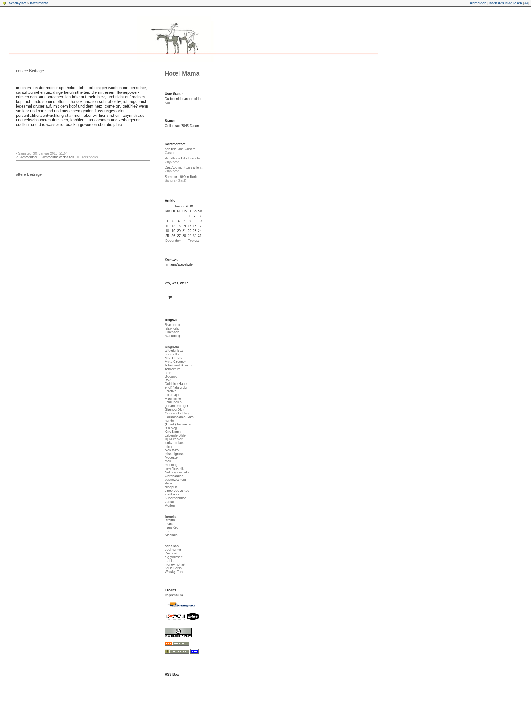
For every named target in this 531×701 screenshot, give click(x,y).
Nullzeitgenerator (177, 472)
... (18, 81)
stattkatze (172, 494)
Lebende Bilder (176, 435)
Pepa (168, 483)
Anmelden (478, 3)
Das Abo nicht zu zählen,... (184, 167)
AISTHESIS (173, 358)
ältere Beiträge (29, 174)
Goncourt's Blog (177, 413)
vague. (170, 501)
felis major (172, 395)
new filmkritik (174, 468)
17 (200, 226)
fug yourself (173, 557)
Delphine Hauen (176, 384)
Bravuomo (172, 325)
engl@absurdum (177, 387)
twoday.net (17, 3)
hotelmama (39, 3)
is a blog (171, 428)
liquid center (174, 439)
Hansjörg (171, 527)
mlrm (168, 446)
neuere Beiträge (30, 71)
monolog (171, 465)
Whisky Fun (174, 572)
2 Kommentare (27, 157)
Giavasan (172, 332)
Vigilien (170, 505)
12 (173, 226)
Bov (168, 380)
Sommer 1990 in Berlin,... (183, 176)
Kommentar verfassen (57, 157)
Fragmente (173, 398)
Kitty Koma (173, 431)
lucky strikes (174, 442)
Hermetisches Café (179, 417)
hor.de (169, 420)
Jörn (168, 531)
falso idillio (172, 328)
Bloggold (171, 376)
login (168, 102)
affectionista (174, 350)
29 (189, 235)
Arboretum (172, 369)
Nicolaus (171, 535)
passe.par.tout (175, 479)
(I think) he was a (178, 424)
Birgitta (170, 520)
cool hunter (173, 549)
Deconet (171, 553)
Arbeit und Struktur (179, 365)
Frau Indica (173, 402)
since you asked (177, 490)
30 (194, 235)
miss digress (174, 454)
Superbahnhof (175, 498)
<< (526, 3)
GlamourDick (174, 409)
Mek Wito (172, 450)
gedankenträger (176, 406)
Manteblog (172, 336)
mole (168, 461)
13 (179, 226)
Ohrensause (174, 476)
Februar (194, 240)
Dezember (173, 240)
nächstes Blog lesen (505, 3)
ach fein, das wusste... (181, 149)
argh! (168, 372)
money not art (175, 564)
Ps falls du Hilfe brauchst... (184, 158)
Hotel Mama (182, 73)
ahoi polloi (172, 354)
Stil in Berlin (173, 568)
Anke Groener (175, 361)
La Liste (170, 560)
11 (167, 226)
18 (167, 231)
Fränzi (169, 524)
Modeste (171, 457)
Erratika (170, 391)
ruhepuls (171, 487)
